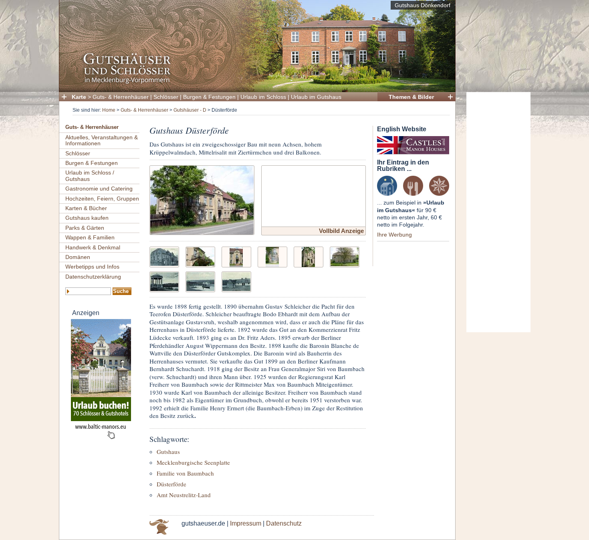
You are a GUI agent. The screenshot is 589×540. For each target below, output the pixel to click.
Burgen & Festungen (209, 97)
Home (108, 110)
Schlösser (165, 97)
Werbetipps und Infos (92, 266)
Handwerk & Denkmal (92, 247)
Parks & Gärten (84, 228)
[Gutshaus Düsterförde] (202, 199)
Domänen (77, 257)
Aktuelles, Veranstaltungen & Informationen (101, 140)
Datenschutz (284, 523)
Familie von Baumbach (185, 473)
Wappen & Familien (90, 237)
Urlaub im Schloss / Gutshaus (89, 175)
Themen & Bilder (411, 97)
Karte (79, 97)
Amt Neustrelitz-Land (184, 495)
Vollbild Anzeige (341, 230)
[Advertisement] (498, 212)
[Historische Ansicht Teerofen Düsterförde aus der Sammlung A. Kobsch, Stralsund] (236, 281)
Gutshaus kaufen (87, 218)
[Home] (255, 82)
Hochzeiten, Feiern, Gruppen (102, 198)
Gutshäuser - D (189, 110)
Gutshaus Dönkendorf (422, 5)
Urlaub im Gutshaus (316, 97)
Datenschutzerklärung (93, 276)
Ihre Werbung (394, 234)
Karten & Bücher (86, 208)
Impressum (245, 523)
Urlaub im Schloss (263, 97)
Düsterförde (171, 484)
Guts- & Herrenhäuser (121, 97)
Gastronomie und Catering (99, 188)
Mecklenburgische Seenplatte (193, 462)
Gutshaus (168, 452)
